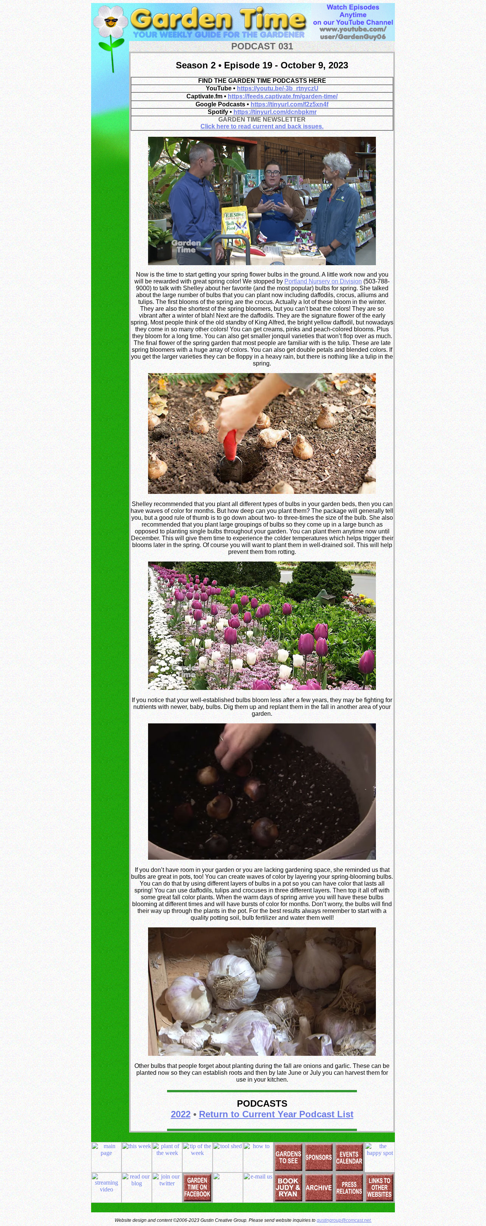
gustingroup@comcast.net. (344, 1220)
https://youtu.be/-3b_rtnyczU (278, 88)
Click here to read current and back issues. (261, 126)
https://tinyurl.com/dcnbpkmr (275, 112)
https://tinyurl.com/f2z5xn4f (289, 104)
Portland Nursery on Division (323, 281)
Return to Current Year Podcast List (276, 1114)
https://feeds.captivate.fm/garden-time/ (283, 96)
